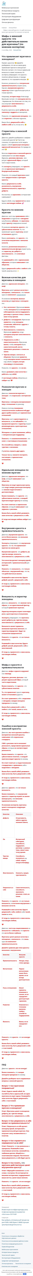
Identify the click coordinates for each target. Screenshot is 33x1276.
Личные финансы (8, 22)
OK (24, 1274)
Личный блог (13, 28)
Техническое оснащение (23, 1263)
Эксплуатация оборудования (11, 17)
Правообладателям (8, 1246)
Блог (3, 1233)
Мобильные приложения (10, 8)
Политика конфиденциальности (12, 1244)
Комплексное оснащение (10, 1266)
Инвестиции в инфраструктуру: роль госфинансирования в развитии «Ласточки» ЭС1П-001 (15, 1210)
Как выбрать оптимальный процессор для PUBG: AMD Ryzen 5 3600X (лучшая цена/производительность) (15, 1221)
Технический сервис (8, 14)
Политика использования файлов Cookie (15, 1241)
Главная (4, 28)
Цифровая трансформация (11, 19)
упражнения (21, 295)
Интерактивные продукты (10, 11)
